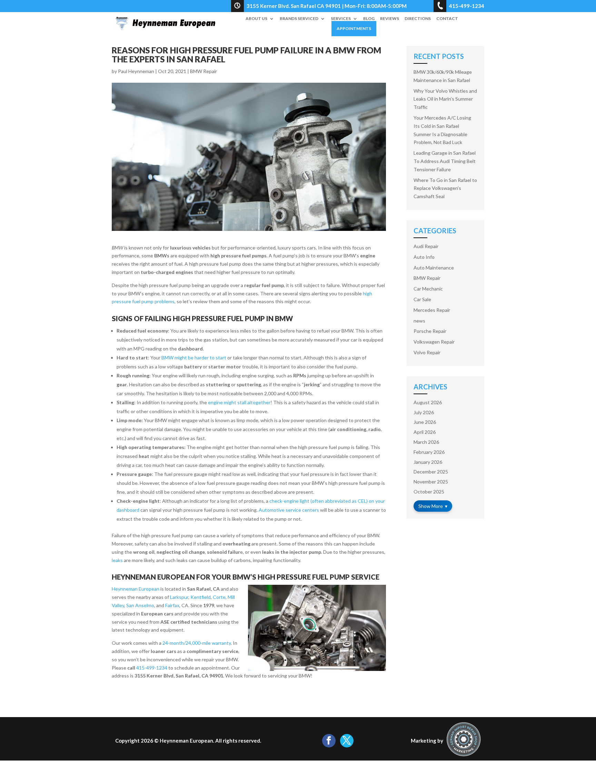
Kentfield (200, 597)
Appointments (354, 28)
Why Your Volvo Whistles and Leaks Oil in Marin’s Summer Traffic (445, 99)
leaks (117, 560)
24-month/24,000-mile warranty (196, 643)
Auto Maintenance (434, 268)
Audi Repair (426, 246)
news (419, 321)
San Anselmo (140, 605)
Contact (447, 18)
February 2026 (429, 452)
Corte (219, 597)
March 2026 (426, 442)
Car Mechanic (428, 289)
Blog (369, 18)
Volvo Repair (427, 352)
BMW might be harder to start (193, 357)
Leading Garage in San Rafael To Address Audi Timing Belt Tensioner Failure (445, 161)
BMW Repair (203, 71)
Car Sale (422, 299)
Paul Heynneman (136, 71)
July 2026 (424, 412)
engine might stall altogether (239, 402)
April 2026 (425, 432)
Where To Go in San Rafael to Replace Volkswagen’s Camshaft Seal (445, 188)
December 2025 (431, 472)
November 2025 (431, 481)
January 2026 (428, 462)
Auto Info (424, 257)
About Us (256, 18)
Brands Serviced (299, 18)
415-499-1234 (151, 668)
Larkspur (179, 597)
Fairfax (172, 605)
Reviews (389, 18)
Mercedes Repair (432, 310)
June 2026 (425, 422)
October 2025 (429, 491)
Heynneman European (135, 589)
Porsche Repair (430, 331)
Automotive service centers (289, 510)
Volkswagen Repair (434, 342)
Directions (418, 18)
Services (341, 18)
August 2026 (428, 402)
